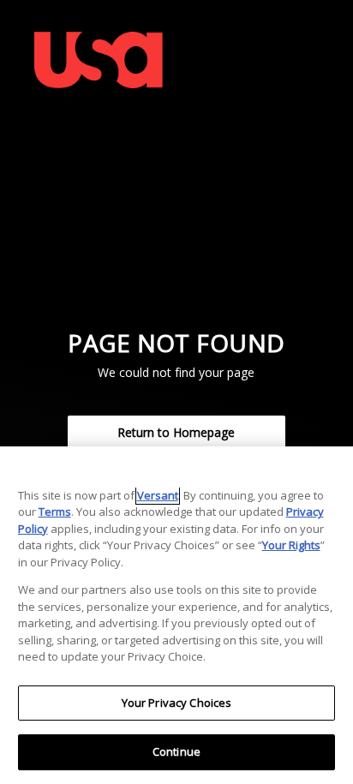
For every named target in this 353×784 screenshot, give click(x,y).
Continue (176, 751)
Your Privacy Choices (177, 702)
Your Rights (291, 545)
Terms (55, 511)
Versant (157, 495)
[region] (176, 615)
